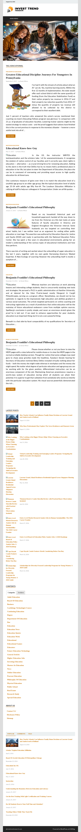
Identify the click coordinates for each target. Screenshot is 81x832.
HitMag (72, 829)
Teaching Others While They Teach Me (19, 812)
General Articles (13, 655)
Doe (8, 622)
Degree (10, 615)
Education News (13, 629)
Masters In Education (12, 145)
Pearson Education (14, 676)
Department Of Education (17, 619)
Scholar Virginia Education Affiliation (18, 750)
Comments (21, 734)
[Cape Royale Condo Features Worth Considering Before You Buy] (12, 551)
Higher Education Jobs (16, 658)
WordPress (63, 829)
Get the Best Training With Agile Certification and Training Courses (29, 796)
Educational (11, 640)
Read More (10, 135)
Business (10, 604)
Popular (10, 734)
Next (47, 403)
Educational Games (14, 644)
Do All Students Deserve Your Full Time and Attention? (24, 804)
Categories (11, 592)
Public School (12, 687)
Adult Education (13, 597)
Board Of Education (12, 339)
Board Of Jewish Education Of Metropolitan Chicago (24, 758)
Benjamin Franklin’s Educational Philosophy (30, 207)
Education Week (13, 637)
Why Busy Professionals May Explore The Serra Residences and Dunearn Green (47, 426)
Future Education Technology (18, 651)
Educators (9, 274)
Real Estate (11, 690)
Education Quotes (14, 633)
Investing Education (15, 662)
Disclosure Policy (13, 715)
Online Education (14, 673)
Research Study (13, 694)
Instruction (9, 781)
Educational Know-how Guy (21, 148)
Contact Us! (11, 711)
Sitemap (10, 718)
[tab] (11, 593)
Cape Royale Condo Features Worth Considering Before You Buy (42, 551)
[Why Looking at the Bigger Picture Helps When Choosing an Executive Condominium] (12, 437)
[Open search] (73, 18)
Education (11, 626)
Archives (21, 592)
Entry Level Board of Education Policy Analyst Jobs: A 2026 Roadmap (43, 537)
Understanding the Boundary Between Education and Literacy (27, 789)
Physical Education (14, 683)
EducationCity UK (12, 766)
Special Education (14, 698)
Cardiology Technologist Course (19, 608)
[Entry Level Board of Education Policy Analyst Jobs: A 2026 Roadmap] (12, 537)
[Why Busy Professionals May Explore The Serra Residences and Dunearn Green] (12, 426)
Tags (30, 734)
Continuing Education (15, 611)
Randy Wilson (24, 81)
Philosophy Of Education (13, 71)
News (9, 669)
